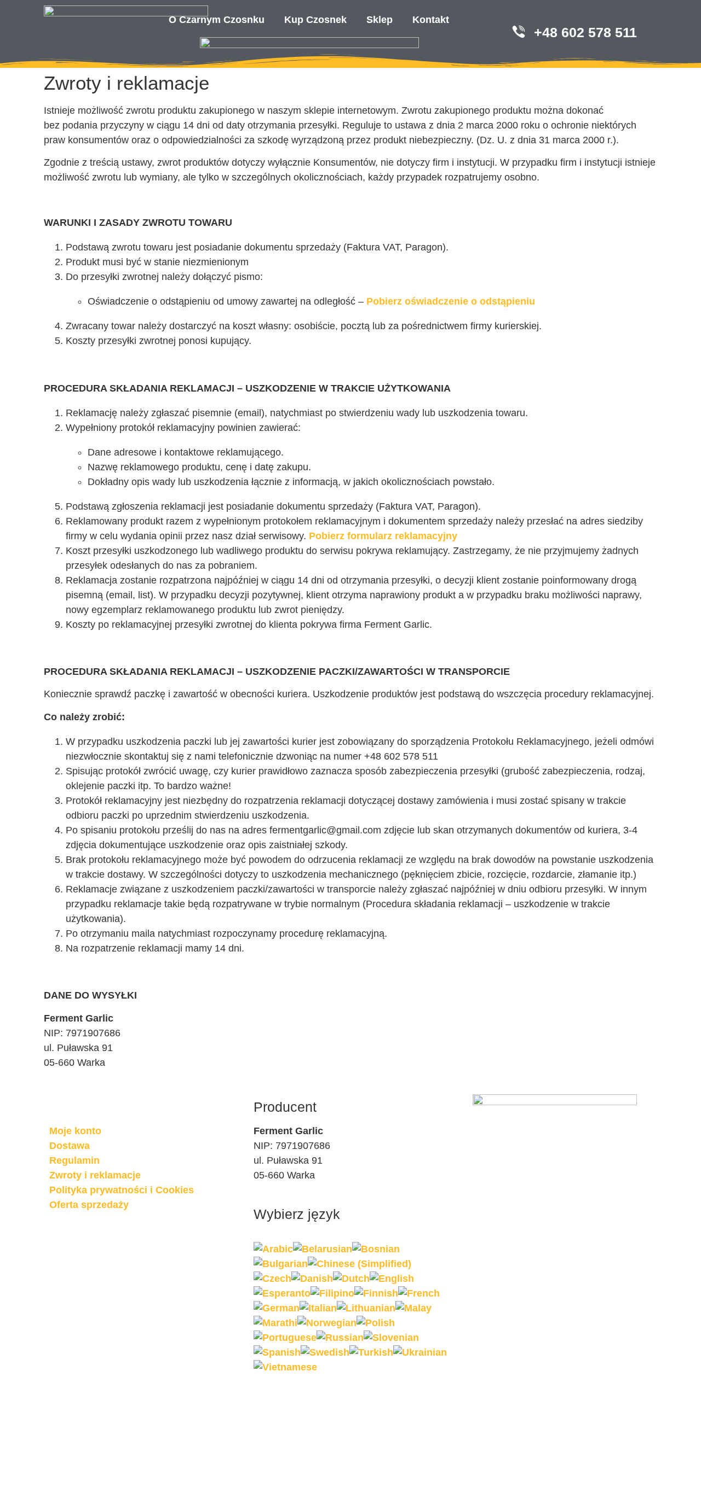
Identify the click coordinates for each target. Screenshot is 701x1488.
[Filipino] (332, 1293)
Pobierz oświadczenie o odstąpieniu (450, 301)
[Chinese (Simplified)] (359, 1263)
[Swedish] (325, 1352)
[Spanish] (277, 1352)
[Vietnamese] (285, 1367)
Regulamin (74, 1160)
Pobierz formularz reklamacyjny (383, 535)
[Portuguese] (285, 1337)
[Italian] (318, 1308)
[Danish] (312, 1278)
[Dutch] (351, 1278)
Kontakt (430, 19)
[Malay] (413, 1308)
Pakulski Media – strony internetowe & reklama (239, 1410)
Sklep (379, 19)
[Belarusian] (322, 1249)
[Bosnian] (376, 1249)
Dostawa (69, 1145)
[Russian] (340, 1337)
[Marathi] (275, 1322)
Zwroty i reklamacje (95, 1175)
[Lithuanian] (366, 1308)
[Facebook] (63, 1244)
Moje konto (75, 1130)
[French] (419, 1293)
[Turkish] (371, 1352)
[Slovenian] (391, 1337)
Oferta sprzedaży (89, 1204)
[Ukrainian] (420, 1352)
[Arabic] (273, 1249)
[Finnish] (376, 1293)
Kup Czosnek (315, 19)
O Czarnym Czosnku (217, 19)
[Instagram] (93, 1244)
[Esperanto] (282, 1293)
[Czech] (272, 1278)
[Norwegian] (327, 1322)
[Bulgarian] (281, 1263)
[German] (277, 1308)
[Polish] (376, 1322)
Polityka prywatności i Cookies (121, 1189)
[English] (392, 1278)
